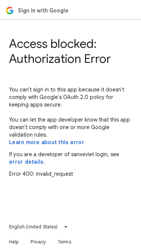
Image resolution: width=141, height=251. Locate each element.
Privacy (38, 242)
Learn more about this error (46, 142)
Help (13, 242)
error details (26, 161)
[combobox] (38, 227)
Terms (64, 242)
